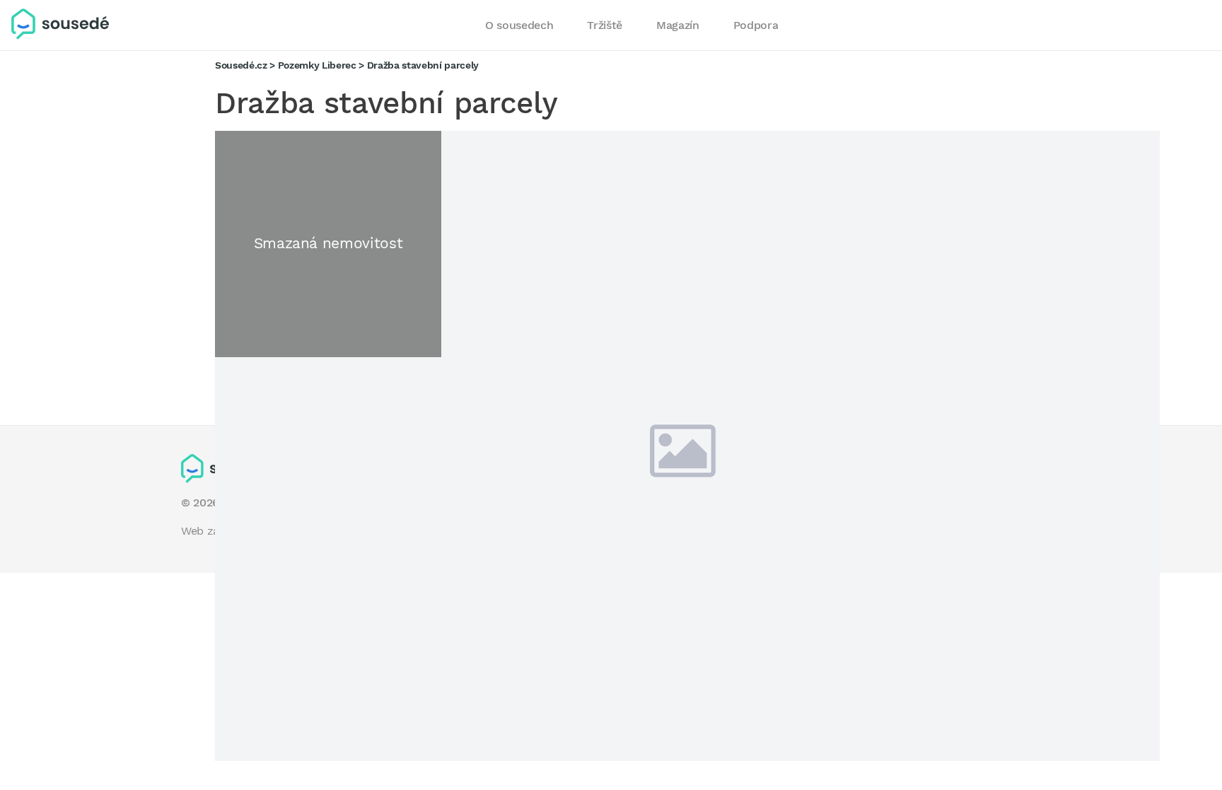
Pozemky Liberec (317, 65)
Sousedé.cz (241, 65)
